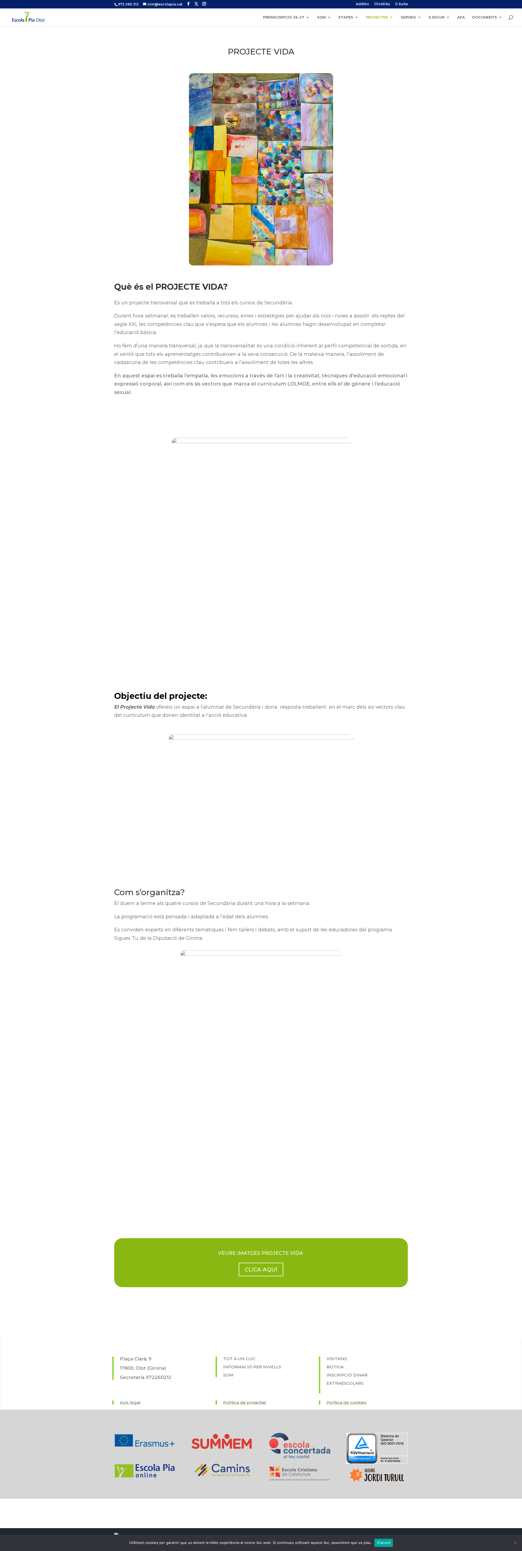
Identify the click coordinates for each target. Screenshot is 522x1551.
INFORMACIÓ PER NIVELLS (252, 1366)
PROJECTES (377, 17)
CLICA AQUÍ (261, 1269)
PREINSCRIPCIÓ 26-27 (283, 17)
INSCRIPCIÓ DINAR (347, 1375)
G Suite (401, 4)
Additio (362, 4)
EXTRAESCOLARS (345, 1383)
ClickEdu (382, 4)
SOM (321, 17)
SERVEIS (408, 17)
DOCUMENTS (484, 17)
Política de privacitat (244, 1402)
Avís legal (130, 1402)
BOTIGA (335, 1366)
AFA (461, 17)
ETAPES (345, 17)
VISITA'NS (337, 1358)
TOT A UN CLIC (239, 1358)
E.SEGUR (437, 17)
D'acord (383, 1542)
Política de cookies (346, 1402)
